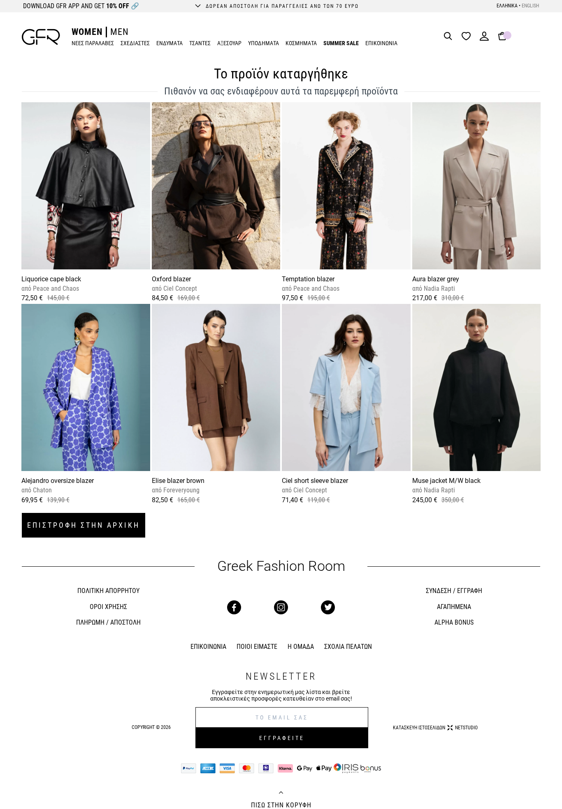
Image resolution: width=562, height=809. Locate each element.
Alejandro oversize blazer (57, 481)
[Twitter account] (328, 607)
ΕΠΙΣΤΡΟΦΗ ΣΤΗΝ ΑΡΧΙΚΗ (83, 525)
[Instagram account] (281, 607)
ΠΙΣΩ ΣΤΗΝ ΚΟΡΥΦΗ (281, 805)
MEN (119, 32)
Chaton (41, 490)
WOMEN (87, 32)
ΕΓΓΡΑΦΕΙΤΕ (281, 738)
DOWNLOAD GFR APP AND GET (81, 6)
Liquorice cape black (51, 279)
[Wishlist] (468, 36)
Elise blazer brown (178, 481)
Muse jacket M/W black (446, 481)
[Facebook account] (234, 607)
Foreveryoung (181, 490)
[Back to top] (281, 793)
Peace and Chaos (55, 288)
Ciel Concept (179, 288)
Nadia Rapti (438, 288)
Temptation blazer (308, 279)
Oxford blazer (171, 279)
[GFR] (41, 36)
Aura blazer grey (435, 279)
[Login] (484, 39)
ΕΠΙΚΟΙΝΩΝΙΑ (381, 43)
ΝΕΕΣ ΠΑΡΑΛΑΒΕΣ (93, 43)
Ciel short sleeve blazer (315, 481)
